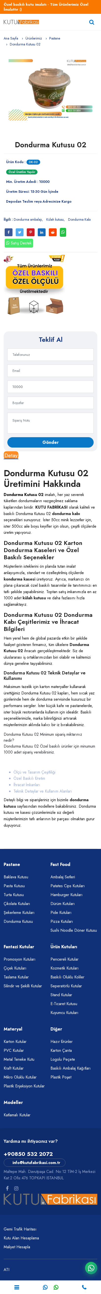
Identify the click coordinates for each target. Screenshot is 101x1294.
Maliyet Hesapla (17, 1247)
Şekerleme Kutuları (19, 912)
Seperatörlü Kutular (66, 986)
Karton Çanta (61, 1050)
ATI (6, 1269)
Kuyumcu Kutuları (64, 1012)
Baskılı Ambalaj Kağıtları (70, 1068)
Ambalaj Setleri (62, 877)
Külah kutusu (55, 219)
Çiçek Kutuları (15, 968)
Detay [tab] (11, 455)
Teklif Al (51, 339)
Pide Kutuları (61, 912)
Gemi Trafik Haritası (20, 1229)
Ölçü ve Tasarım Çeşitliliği (34, 772)
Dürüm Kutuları (62, 903)
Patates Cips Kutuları (67, 886)
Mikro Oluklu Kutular (20, 1077)
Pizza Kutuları (61, 921)
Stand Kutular (61, 995)
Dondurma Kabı (79, 219)
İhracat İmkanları (26, 785)
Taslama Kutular (16, 977)
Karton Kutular (15, 1041)
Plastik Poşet (60, 1077)
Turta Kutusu (14, 895)
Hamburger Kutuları (66, 895)
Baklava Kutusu (16, 877)
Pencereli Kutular (64, 959)
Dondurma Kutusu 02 (50, 144)
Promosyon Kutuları (20, 959)
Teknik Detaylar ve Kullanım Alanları (42, 791)
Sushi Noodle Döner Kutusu (73, 930)
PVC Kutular (14, 1050)
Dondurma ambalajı (28, 219)
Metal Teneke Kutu (19, 1059)
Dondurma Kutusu (18, 921)
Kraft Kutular (14, 1068)
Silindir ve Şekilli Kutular (23, 986)
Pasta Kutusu (14, 886)
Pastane (54, 38)
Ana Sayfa (11, 38)
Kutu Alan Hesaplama (21, 1238)
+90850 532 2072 (28, 1154)
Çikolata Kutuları (17, 903)
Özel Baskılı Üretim (29, 778)
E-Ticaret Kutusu (63, 1004)
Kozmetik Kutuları (64, 968)
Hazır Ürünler (61, 1041)
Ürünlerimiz (33, 38)
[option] (50, 89)
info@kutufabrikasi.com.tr (36, 1162)
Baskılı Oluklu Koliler (67, 977)
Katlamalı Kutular (17, 1115)
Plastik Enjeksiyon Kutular (24, 1086)
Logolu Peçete (62, 1059)
